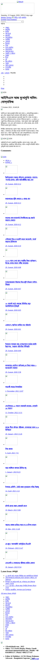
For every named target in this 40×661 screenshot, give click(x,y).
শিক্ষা (6, 45)
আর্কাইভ (24, 17)
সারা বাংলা (8, 33)
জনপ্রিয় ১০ (8, 162)
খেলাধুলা (7, 41)
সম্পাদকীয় (8, 67)
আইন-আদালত (9, 65)
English (3, 19)
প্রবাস (7, 63)
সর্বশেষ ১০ (8, 160)
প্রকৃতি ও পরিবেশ (10, 53)
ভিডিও (16, 17)
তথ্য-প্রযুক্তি (9, 47)
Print (2, 88)
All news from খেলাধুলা (8, 593)
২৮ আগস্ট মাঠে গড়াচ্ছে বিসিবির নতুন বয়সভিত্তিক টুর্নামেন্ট (21, 576)
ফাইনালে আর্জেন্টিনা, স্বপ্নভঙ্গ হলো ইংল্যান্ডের (18, 590)
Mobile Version (6, 17)
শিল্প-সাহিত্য (8, 61)
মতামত (7, 69)
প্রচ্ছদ (7, 27)
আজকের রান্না (9, 51)
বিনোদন (7, 43)
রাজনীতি (7, 29)
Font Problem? (12, 19)
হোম (2, 73)
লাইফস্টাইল (8, 49)
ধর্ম (6, 59)
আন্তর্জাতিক (8, 37)
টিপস (6, 57)
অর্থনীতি (7, 39)
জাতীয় (7, 31)
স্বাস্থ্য (7, 55)
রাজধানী (7, 35)
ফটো (19, 17)
